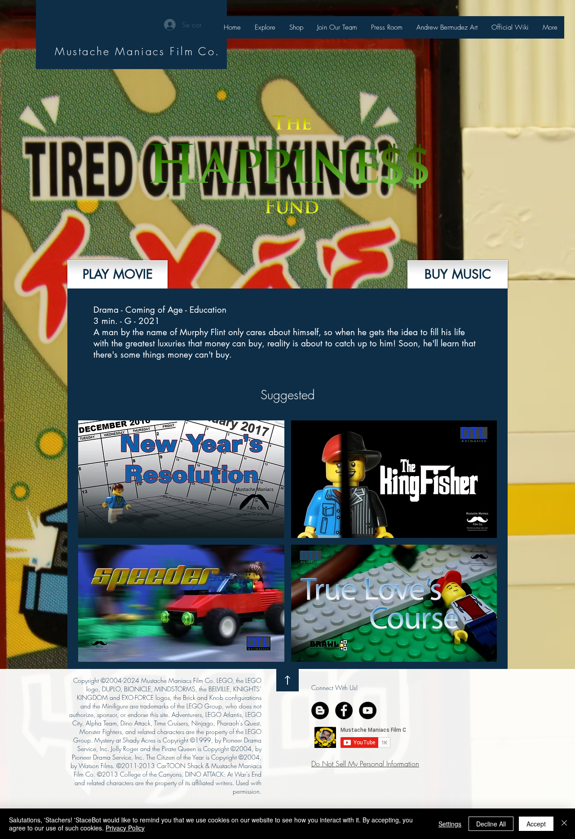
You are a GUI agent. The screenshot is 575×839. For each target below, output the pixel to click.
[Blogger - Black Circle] (320, 710)
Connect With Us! (334, 687)
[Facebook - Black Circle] (344, 710)
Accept (536, 823)
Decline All (491, 823)
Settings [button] (449, 823)
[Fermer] (564, 824)
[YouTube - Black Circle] (367, 710)
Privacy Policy (125, 827)
